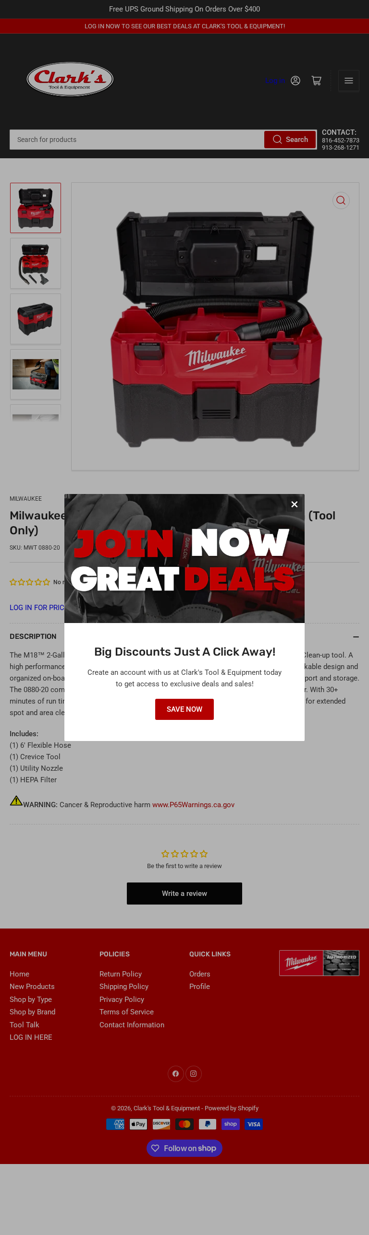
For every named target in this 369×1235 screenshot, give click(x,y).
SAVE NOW (184, 709)
